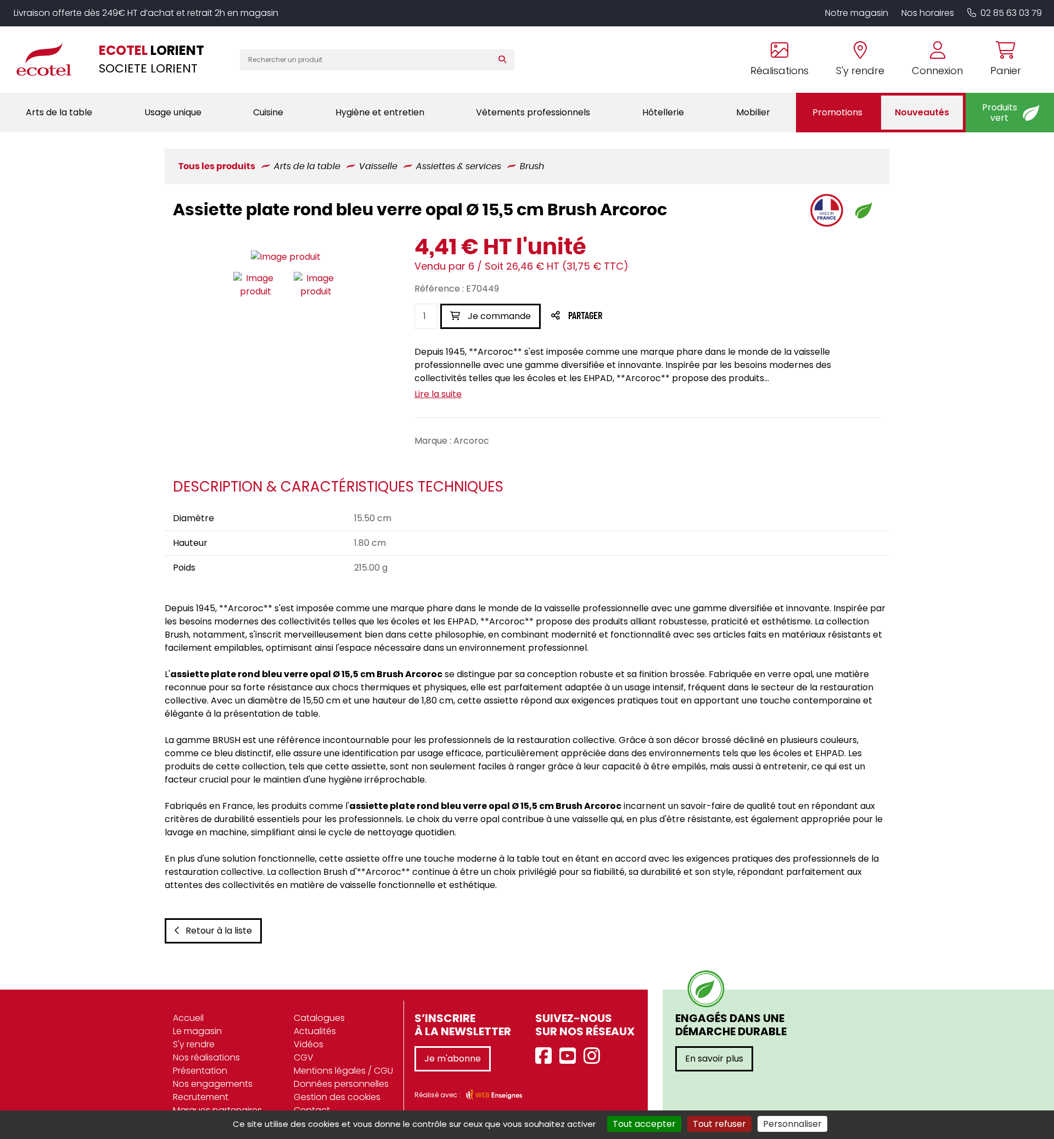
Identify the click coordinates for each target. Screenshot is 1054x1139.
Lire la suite (438, 394)
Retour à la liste (219, 930)
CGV (303, 1057)
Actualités (315, 1031)
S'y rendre (194, 1044)
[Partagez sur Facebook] (607, 316)
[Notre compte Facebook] (546, 1056)
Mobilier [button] (753, 112)
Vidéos (308, 1044)
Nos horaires (927, 13)
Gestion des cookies (337, 1097)
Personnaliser (792, 1124)
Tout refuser (719, 1124)
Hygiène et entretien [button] (379, 112)
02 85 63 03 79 (1011, 13)
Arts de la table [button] (59, 112)
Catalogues (319, 1018)
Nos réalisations (206, 1057)
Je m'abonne (452, 1058)
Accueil (188, 1018)
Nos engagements (213, 1083)
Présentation (200, 1070)
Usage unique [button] (172, 112)
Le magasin (197, 1031)
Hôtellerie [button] (663, 112)
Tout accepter (644, 1124)
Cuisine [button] (268, 112)
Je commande (498, 316)
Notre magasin (856, 13)
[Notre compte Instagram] (595, 1056)
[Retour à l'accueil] (49, 59)
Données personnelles (341, 1083)
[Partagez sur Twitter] (627, 316)
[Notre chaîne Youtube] (570, 1056)
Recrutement (200, 1097)
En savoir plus (714, 1058)
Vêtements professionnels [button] (533, 112)
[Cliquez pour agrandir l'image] (286, 257)
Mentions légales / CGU (343, 1070)
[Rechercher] (504, 59)
